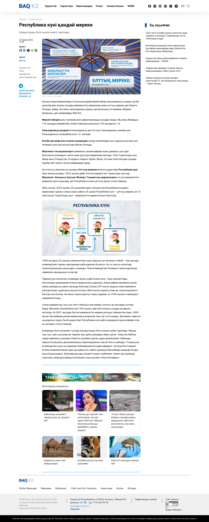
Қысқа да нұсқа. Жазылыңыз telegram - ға (27, 93)
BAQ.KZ (22, 61)
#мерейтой (24, 74)
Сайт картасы (172, 499)
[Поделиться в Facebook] (20, 50)
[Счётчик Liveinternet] (171, 503)
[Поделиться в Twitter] (28, 50)
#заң (21, 71)
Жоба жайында (28, 488)
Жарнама (46, 488)
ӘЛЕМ (131, 6)
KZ (183, 6)
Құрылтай (51, 6)
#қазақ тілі (24, 68)
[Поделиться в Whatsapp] (32, 50)
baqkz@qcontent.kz (79, 506)
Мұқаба (22, 19)
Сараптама (66, 6)
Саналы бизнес (115, 6)
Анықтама (106, 488)
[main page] (29, 6)
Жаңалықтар (35, 19)
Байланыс (61, 488)
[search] (188, 6)
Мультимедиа (84, 6)
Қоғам (119, 488)
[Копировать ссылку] (36, 50)
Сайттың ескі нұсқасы (84, 488)
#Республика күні (28, 77)
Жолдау (132, 488)
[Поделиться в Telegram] (24, 50)
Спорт (99, 6)
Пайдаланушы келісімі (146, 499)
